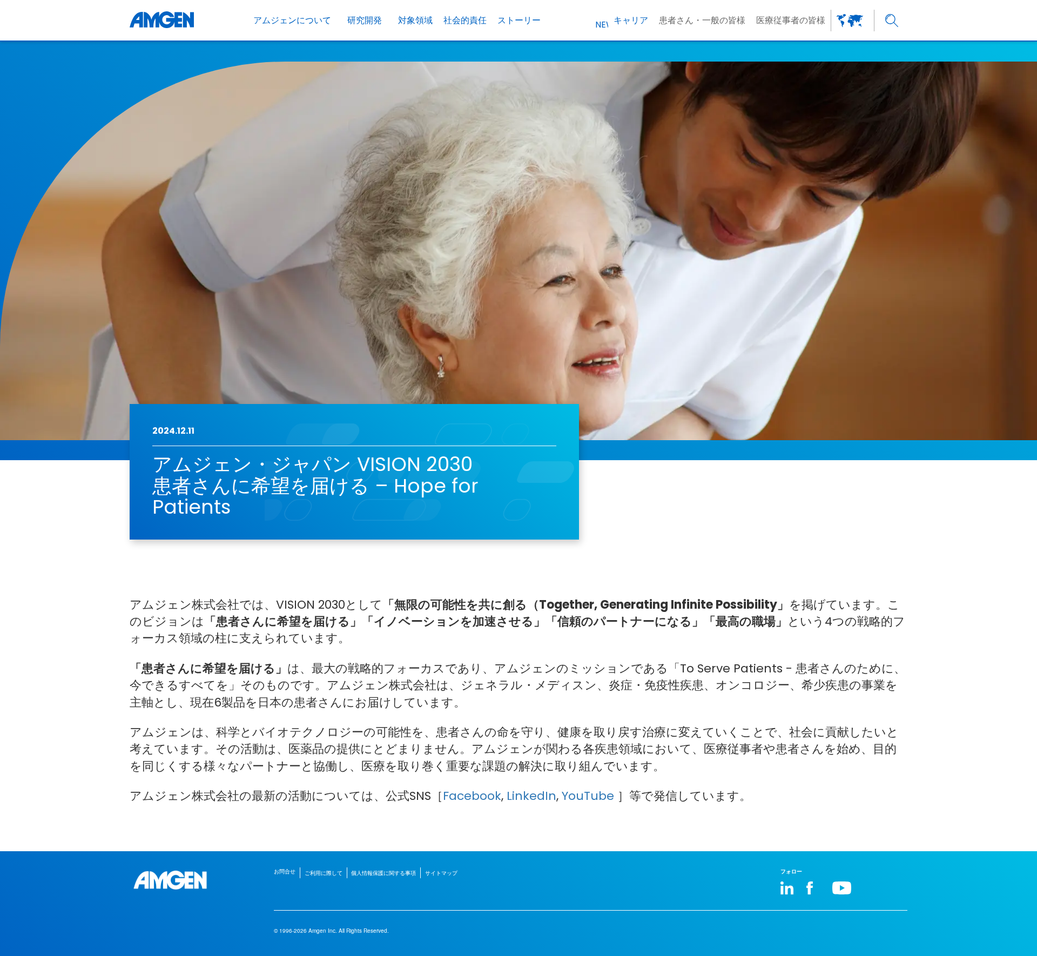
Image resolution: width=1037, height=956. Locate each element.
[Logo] (170, 880)
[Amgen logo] (162, 20)
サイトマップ (441, 873)
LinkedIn (531, 795)
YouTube (588, 795)
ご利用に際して (323, 873)
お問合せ (284, 871)
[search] (892, 20)
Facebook (472, 795)
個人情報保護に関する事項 (383, 873)
